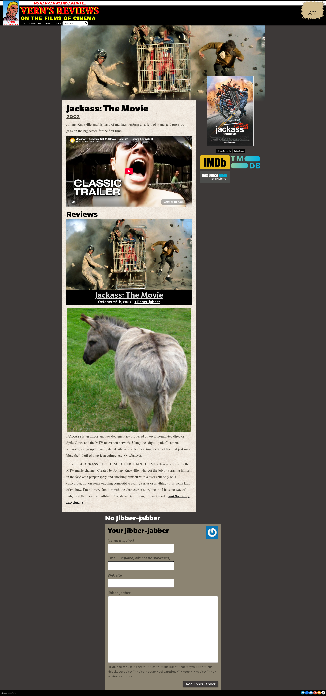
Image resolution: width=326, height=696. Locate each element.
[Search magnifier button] (85, 23)
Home (23, 23)
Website (115, 575)
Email (139, 558)
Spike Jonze (239, 151)
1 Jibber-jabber (147, 302)
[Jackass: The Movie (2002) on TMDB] (245, 162)
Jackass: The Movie (129, 295)
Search (58, 23)
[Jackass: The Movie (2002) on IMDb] (215, 162)
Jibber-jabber (119, 593)
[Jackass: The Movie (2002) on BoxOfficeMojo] (215, 177)
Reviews (48, 23)
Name (121, 540)
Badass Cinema (35, 23)
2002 (73, 116)
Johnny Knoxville (224, 151)
